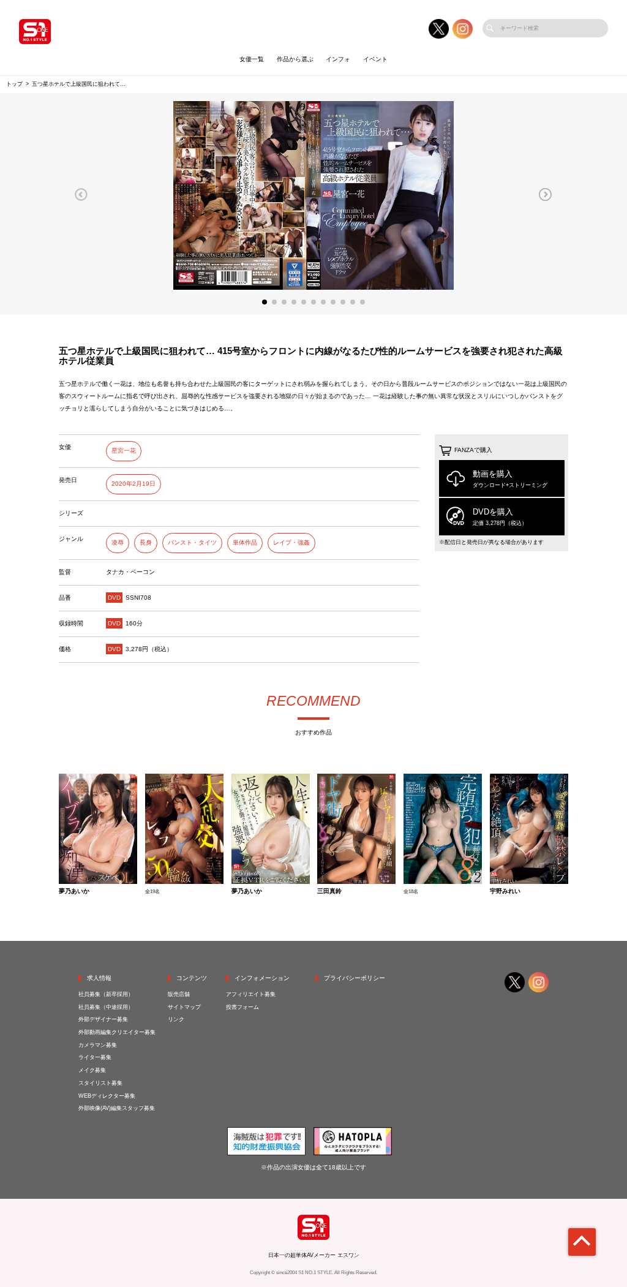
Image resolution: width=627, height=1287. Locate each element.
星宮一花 (123, 450)
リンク (176, 1019)
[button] (81, 194)
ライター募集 (94, 1057)
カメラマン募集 (97, 1045)
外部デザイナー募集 (103, 1019)
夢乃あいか (74, 891)
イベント (375, 59)
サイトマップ (184, 1007)
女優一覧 (251, 59)
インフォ (338, 59)
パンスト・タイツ (192, 542)
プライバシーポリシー (354, 978)
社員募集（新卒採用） (105, 994)
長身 (146, 542)
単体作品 (245, 542)
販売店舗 (179, 994)
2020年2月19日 (133, 483)
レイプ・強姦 (291, 542)
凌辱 (117, 542)
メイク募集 (92, 1070)
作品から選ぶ (295, 59)
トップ (14, 84)
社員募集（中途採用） (105, 1007)
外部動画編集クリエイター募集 (117, 1032)
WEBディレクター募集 (106, 1096)
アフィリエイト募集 (251, 994)
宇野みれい (505, 891)
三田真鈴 (329, 891)
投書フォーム (242, 1007)
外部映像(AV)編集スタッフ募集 (116, 1108)
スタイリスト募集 (100, 1083)
